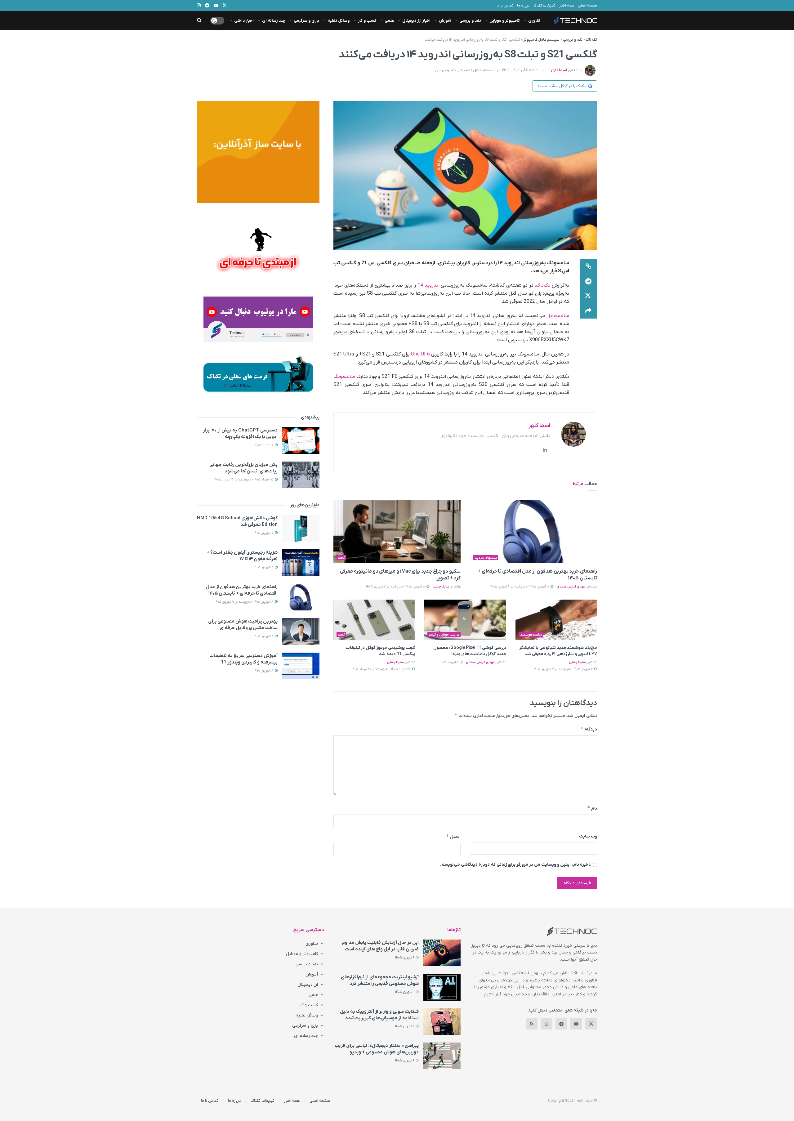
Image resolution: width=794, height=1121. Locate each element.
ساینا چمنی (441, 586)
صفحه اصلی (587, 5)
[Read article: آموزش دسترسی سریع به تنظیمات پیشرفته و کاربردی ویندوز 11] (300, 666)
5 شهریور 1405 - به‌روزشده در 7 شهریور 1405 (396, 586)
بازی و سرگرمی (306, 20)
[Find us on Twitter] (591, 1023)
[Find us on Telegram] (561, 1023)
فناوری (534, 20)
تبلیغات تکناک (544, 5)
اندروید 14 (428, 285)
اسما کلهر (559, 70)
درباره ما (523, 5)
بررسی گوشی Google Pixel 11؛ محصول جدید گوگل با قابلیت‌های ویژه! (469, 651)
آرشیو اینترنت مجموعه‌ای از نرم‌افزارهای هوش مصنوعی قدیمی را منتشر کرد (380, 980)
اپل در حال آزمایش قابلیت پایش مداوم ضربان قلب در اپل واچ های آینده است (380, 946)
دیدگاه (589, 729)
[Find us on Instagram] (546, 1023)
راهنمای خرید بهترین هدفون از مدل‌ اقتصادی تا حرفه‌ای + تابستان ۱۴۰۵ (242, 590)
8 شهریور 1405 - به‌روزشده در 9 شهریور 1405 (520, 586)
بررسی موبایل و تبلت (444, 634)
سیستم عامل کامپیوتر (542, 39)
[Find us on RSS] (532, 1023)
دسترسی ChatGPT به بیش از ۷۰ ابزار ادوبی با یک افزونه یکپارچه (240, 433)
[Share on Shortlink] (588, 266)
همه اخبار (566, 5)
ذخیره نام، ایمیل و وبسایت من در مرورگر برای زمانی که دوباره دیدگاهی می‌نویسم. (515, 865)
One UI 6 (421, 354)
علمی (389, 20)
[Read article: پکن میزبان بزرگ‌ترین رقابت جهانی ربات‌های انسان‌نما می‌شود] (300, 475)
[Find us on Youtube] (576, 1023)
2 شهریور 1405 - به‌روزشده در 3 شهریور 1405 (564, 669)
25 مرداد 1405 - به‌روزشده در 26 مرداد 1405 (244, 479)
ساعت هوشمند (531, 634)
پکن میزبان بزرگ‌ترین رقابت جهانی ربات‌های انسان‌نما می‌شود (243, 468)
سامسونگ (344, 376)
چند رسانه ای (273, 20)
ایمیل (453, 836)
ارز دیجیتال (308, 985)
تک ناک (591, 39)
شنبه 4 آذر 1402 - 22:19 (520, 70)
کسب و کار (367, 20)
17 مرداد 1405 (264, 445)
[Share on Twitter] (588, 296)
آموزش (445, 20)
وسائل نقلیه (339, 20)
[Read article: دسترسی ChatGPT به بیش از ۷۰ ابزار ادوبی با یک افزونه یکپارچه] (300, 440)
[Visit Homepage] (575, 20)
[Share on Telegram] (588, 281)
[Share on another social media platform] (588, 311)
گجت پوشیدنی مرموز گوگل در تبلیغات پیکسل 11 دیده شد (380, 651)
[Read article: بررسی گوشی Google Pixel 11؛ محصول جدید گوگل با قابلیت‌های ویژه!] (465, 620)
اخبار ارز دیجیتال (416, 20)
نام (592, 808)
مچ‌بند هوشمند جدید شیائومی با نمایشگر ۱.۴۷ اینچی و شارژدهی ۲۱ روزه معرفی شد (558, 651)
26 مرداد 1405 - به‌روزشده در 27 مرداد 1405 (382, 669)
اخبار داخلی (244, 20)
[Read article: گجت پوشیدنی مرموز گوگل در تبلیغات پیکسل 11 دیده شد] (374, 620)
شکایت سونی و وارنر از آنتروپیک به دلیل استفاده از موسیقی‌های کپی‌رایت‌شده (379, 1014)
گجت (341, 558)
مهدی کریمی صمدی (571, 586)
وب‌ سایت (588, 836)
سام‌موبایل (557, 316)
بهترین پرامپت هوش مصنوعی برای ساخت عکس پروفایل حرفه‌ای (243, 624)
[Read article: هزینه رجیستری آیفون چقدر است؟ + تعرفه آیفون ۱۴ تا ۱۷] (300, 562)
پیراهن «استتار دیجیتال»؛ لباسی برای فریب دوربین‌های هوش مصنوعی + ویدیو (377, 1049)
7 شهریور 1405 (264, 533)
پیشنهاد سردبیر (486, 558)
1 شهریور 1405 (449, 662)
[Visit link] (258, 152)
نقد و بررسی (470, 20)
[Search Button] (199, 20)
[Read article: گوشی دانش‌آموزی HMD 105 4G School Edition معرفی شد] (300, 528)
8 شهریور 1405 (264, 567)
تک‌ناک (543, 285)
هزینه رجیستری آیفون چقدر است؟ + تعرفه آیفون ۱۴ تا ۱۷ (242, 555)
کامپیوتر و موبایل (504, 20)
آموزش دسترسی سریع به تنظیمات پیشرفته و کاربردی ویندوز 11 (243, 659)
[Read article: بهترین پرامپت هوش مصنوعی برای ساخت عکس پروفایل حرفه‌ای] (300, 631)
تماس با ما (505, 5)
